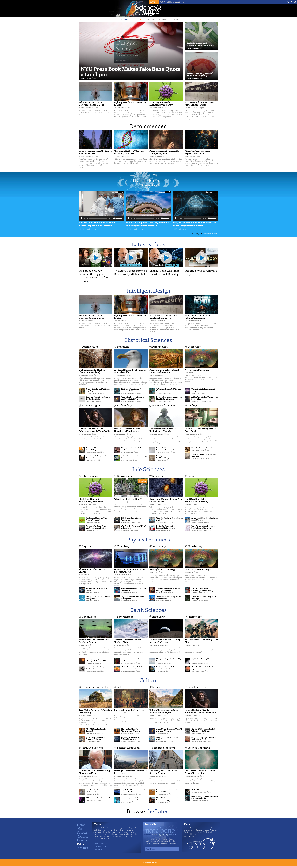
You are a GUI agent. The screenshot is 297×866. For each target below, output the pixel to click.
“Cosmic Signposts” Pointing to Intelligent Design (169, 589)
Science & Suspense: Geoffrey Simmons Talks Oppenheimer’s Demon (147, 224)
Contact (82, 836)
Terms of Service (99, 846)
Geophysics (89, 616)
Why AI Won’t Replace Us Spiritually (96, 730)
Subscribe (179, 2)
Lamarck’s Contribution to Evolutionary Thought (162, 429)
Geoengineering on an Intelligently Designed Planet (98, 660)
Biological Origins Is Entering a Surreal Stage (98, 448)
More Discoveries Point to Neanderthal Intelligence (127, 429)
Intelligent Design (148, 290)
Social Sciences (197, 686)
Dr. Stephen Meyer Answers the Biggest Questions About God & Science (93, 275)
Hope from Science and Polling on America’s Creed (95, 152)
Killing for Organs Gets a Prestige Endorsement (166, 527)
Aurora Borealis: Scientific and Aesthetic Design (94, 640)
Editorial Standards (100, 843)
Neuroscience (125, 475)
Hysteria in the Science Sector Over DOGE (168, 791)
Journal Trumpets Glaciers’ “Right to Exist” (128, 640)
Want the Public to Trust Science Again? (169, 519)
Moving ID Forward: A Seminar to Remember (130, 771)
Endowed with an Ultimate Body (201, 272)
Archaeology (124, 405)
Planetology (194, 616)
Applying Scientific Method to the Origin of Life (98, 398)
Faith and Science (92, 747)
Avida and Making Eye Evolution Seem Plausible (130, 371)
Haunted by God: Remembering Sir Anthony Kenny (94, 771)
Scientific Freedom (163, 747)
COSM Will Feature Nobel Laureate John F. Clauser (131, 668)
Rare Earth (158, 616)
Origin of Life (90, 346)
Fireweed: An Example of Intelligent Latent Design (96, 527)
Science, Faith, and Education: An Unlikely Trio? (203, 738)
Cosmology (194, 346)
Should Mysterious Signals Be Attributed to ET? (168, 597)
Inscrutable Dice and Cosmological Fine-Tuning (202, 589)
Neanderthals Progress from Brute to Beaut (97, 456)
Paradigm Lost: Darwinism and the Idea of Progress (168, 456)
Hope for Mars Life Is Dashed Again (203, 668)
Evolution (123, 346)
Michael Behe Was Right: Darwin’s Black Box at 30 (164, 272)
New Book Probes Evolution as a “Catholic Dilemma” (99, 791)
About (163, 2)
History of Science (163, 405)
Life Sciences (148, 468)
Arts (119, 686)
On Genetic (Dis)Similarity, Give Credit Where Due (204, 797)
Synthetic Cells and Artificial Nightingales (98, 390)
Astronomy (159, 546)
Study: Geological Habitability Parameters (168, 660)
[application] (101, 218)
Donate (170, 2)
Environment (125, 616)
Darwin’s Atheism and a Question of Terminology (166, 448)
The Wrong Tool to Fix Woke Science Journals (163, 771)
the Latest (158, 811)
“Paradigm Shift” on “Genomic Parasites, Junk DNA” (129, 152)
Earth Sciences (148, 609)
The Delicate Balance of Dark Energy (203, 390)
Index (175, 19)
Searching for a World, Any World (97, 589)
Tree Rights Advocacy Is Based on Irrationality (95, 711)
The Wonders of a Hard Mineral (204, 447)
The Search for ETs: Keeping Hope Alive (201, 640)
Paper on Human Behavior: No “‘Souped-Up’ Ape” (164, 152)
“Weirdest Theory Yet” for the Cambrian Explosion (168, 390)
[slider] (119, 218)
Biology (192, 475)
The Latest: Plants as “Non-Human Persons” (97, 519)
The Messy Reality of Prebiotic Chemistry (133, 589)
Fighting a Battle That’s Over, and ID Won (130, 103)
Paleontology (160, 346)
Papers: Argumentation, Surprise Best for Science (131, 799)
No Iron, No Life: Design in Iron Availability (98, 668)
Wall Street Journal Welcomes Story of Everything (200, 771)
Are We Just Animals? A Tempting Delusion (95, 738)
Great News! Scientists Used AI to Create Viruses (165, 500)
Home (81, 825)
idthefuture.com (210, 233)
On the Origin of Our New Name (204, 790)
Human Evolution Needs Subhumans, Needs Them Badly (94, 429)
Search (82, 832)
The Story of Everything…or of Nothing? (203, 597)
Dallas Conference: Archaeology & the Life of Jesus (134, 456)
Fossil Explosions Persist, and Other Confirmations (164, 371)
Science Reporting (198, 747)
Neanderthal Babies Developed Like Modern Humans (169, 398)
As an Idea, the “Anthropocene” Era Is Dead (200, 429)
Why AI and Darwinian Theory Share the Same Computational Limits (194, 224)
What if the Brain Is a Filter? (128, 499)
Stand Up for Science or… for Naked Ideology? (167, 799)
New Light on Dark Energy (198, 369)
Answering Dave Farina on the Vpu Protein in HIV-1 (133, 398)
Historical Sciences (148, 339)
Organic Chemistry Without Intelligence (132, 597)
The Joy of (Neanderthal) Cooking (131, 448)
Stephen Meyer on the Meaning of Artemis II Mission (165, 640)
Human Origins (91, 405)
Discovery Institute (149, 863)
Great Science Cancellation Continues (132, 660)
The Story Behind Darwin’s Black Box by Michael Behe (130, 272)
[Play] (82, 218)
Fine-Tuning (194, 546)
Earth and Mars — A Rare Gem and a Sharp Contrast (168, 668)
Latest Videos (148, 244)
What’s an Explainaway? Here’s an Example (134, 527)
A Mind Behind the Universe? (98, 798)
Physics (86, 546)
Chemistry (123, 546)
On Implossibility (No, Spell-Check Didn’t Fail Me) (93, 371)
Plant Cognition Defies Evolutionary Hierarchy (161, 103)
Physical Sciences (148, 539)
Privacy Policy (98, 849)
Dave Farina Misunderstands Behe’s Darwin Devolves (203, 527)
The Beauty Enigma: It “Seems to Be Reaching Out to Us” (134, 738)
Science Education (128, 747)
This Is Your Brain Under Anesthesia (131, 519)
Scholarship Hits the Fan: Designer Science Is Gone (91, 103)
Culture (148, 680)
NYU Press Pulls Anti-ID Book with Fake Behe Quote (199, 103)
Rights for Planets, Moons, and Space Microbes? (204, 660)
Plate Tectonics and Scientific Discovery (203, 455)
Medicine (158, 475)
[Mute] (114, 218)
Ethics (156, 686)
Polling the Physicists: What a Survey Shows (98, 597)
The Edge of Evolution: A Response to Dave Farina (131, 390)
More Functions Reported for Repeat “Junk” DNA (199, 152)
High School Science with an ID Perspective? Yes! (129, 570)
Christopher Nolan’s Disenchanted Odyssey (130, 730)
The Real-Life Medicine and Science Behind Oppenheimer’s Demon (98, 224)
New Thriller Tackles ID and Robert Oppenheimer (198, 316)
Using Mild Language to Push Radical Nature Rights (163, 711)
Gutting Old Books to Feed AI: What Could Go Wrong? (203, 730)
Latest (164, 19)
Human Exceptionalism (96, 686)
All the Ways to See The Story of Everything (204, 398)
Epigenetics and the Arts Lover (129, 710)
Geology (192, 405)
